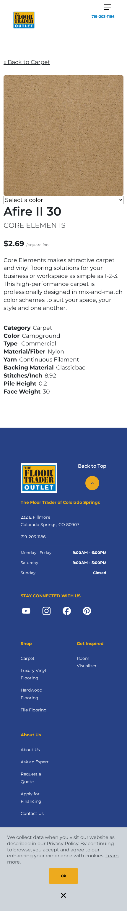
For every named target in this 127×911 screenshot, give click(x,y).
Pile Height (20, 383)
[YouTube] (26, 610)
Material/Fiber (24, 351)
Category (17, 327)
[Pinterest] (87, 610)
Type (10, 343)
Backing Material (29, 367)
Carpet (28, 658)
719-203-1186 (103, 16)
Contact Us (32, 813)
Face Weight (22, 391)
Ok (63, 876)
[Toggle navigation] (107, 7)
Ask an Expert (35, 762)
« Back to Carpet (27, 62)
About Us (30, 749)
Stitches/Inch (23, 375)
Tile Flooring (34, 710)
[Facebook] (67, 610)
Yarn (10, 359)
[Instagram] (46, 610)
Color (11, 335)
